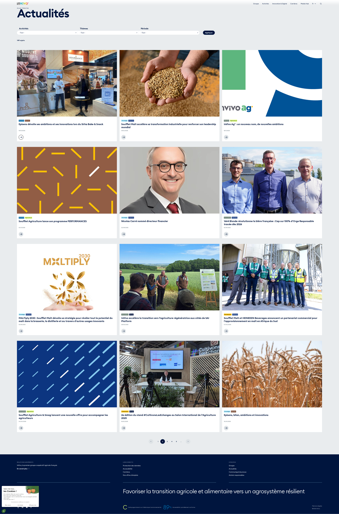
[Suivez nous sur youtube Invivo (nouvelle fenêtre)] (26, 508)
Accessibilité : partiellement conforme (184, 507)
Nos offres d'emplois (130, 475)
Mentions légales (317, 506)
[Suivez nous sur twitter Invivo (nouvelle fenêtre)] (18, 508)
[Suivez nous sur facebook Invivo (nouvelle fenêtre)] (31, 508)
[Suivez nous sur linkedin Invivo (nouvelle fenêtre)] (22, 508)
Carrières (293, 4)
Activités (265, 4)
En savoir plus (22, 469)
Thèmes (84, 28)
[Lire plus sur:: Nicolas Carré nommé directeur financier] (123, 234)
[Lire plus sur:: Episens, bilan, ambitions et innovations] (226, 428)
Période (144, 28)
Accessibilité (127, 469)
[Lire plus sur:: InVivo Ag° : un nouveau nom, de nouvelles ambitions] (226, 137)
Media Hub (305, 4)
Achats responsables (236, 475)
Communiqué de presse (237, 472)
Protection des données (132, 466)
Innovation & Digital (279, 4)
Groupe (256, 4)
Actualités (233, 469)
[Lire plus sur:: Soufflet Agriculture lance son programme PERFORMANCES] (21, 234)
